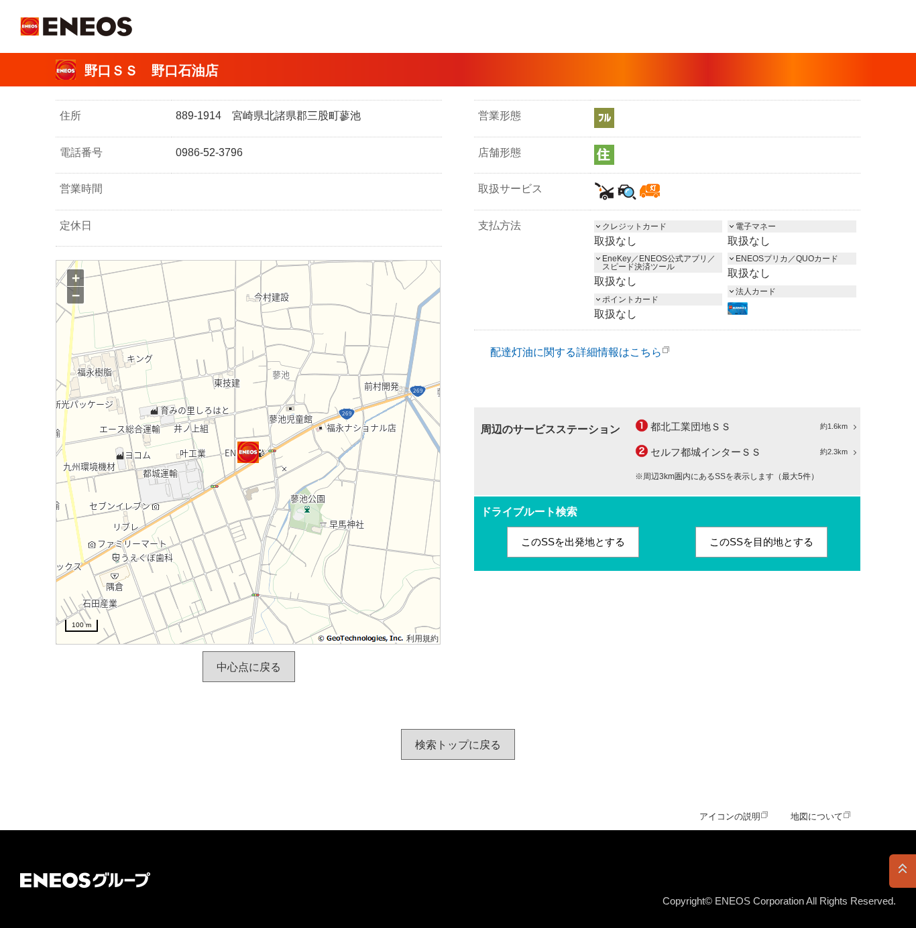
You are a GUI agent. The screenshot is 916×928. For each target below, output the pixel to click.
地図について (817, 816)
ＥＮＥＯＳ (76, 26)
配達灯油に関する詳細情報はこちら (576, 352)
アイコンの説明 (729, 816)
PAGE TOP (902, 871)
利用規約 (422, 638)
